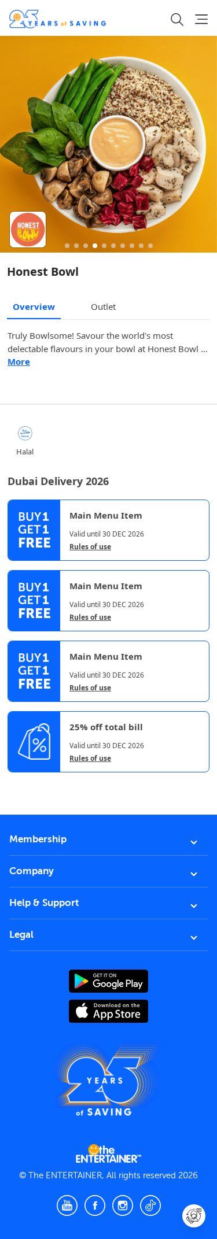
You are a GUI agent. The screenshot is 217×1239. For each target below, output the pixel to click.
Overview (34, 306)
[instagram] (122, 1205)
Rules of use (90, 547)
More (19, 361)
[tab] (16, 782)
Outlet (103, 306)
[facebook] (94, 1205)
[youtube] (67, 1205)
